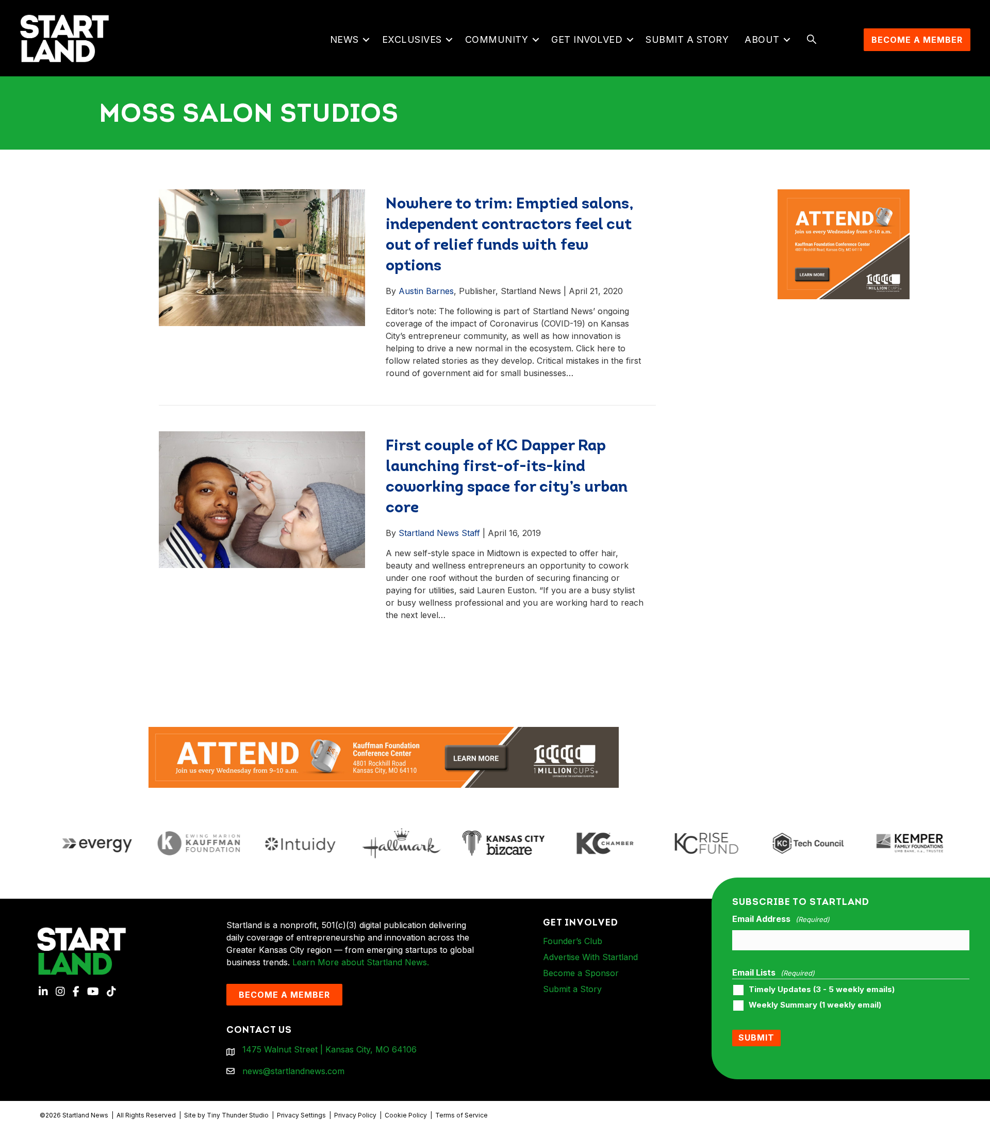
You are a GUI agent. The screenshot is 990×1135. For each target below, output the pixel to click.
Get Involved (586, 39)
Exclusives (412, 39)
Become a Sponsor (581, 973)
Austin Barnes (426, 291)
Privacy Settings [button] (301, 1115)
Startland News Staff (439, 533)
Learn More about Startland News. (360, 962)
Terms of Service (461, 1115)
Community (497, 39)
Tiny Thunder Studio (238, 1115)
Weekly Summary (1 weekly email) (815, 1005)
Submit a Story (687, 39)
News (344, 39)
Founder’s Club (572, 941)
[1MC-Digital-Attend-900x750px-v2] (843, 195)
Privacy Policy (355, 1115)
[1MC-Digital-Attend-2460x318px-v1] (383, 756)
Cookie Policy (406, 1115)
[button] (366, 40)
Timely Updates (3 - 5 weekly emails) (822, 989)
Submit (756, 1037)
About (762, 39)
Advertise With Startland (590, 957)
